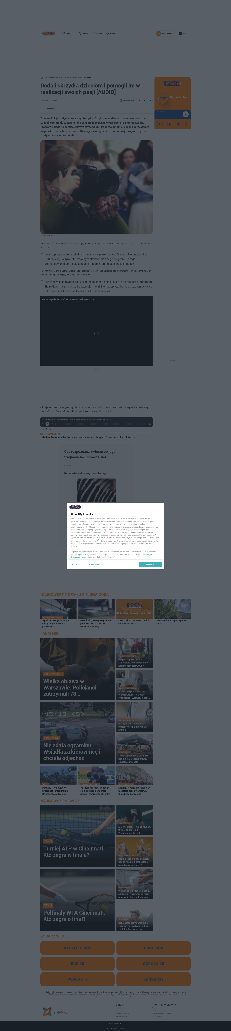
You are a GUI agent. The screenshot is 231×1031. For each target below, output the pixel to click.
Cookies (85, 557)
